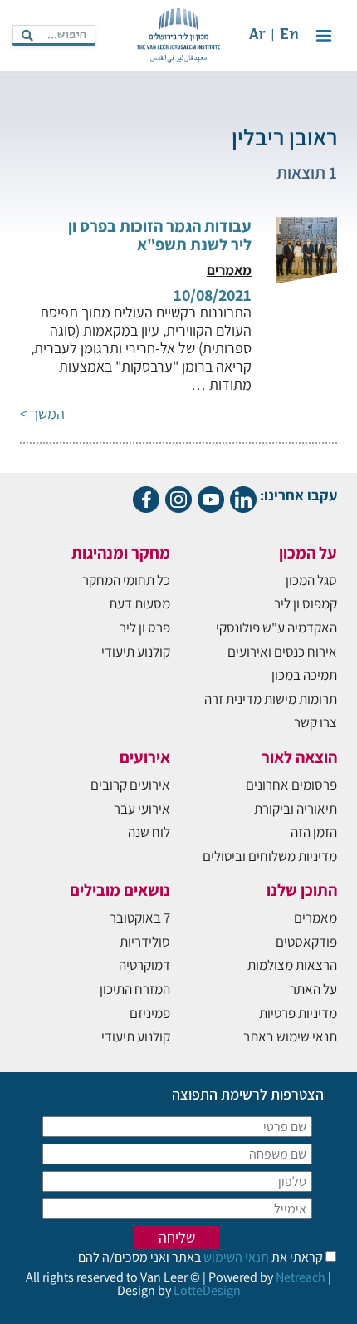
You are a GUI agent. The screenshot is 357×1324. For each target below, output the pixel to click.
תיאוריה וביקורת (295, 809)
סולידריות (145, 942)
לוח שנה (149, 832)
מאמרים (315, 917)
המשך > (42, 413)
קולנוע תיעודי (135, 651)
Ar (257, 35)
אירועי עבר (142, 809)
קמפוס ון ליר (305, 603)
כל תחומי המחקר (126, 580)
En (289, 35)
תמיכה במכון (304, 675)
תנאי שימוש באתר (290, 1036)
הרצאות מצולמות (292, 965)
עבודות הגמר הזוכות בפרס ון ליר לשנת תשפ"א (160, 235)
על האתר (313, 989)
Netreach (300, 1277)
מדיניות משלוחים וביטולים (270, 856)
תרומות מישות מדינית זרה (270, 699)
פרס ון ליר (145, 627)
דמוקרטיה (144, 965)
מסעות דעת (139, 603)
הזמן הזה (314, 832)
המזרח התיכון (135, 989)
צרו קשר (315, 722)
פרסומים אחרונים (291, 784)
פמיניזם (150, 1013)
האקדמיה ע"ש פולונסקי (276, 627)
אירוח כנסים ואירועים (282, 651)
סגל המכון (311, 580)
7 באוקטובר (140, 917)
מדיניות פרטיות (298, 1013)
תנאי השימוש (235, 1257)
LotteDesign (207, 1290)
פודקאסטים (306, 942)
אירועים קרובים (130, 784)
